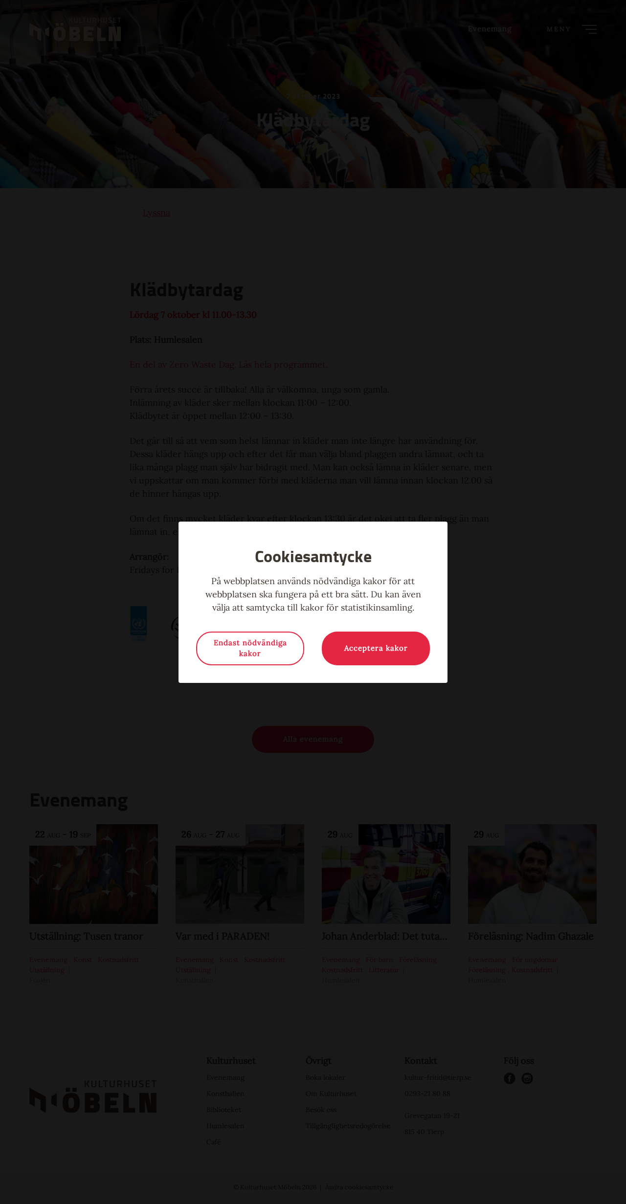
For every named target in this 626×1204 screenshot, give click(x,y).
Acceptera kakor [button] (376, 648)
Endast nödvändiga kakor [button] (250, 648)
